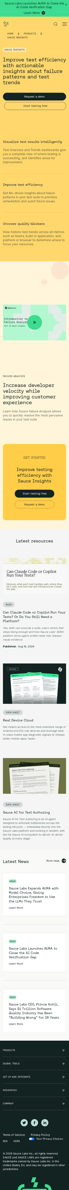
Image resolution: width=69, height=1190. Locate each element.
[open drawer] (64, 24)
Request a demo (34, 96)
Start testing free (35, 105)
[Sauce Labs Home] (5, 24)
